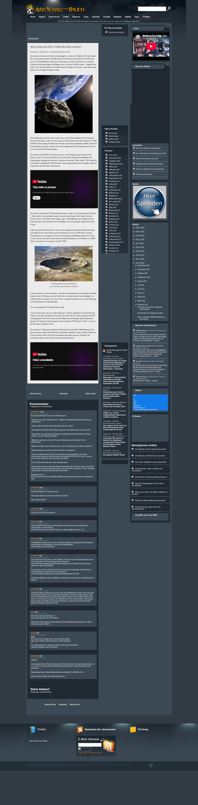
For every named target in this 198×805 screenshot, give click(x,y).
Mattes (138, 330)
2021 (138, 243)
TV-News (146, 17)
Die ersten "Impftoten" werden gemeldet (150, 462)
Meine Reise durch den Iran (147, 159)
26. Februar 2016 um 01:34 (39, 540)
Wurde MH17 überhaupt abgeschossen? (151, 477)
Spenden (96, 17)
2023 (138, 236)
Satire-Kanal (113, 139)
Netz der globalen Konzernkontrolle (150, 169)
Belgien (112, 196)
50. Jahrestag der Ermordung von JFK (151, 153)
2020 (138, 247)
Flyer (137, 17)
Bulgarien (113, 219)
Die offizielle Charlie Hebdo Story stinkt (150, 449)
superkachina (141, 346)
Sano (33, 633)
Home (33, 17)
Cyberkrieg (113, 236)
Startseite (63, 394)
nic (137, 361)
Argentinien (113, 178)
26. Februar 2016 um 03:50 (39, 557)
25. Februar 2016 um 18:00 (39, 489)
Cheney (112, 225)
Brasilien (112, 216)
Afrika (111, 167)
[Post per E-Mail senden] (27, 388)
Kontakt (106, 17)
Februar (141, 305)
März (140, 301)
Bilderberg (113, 199)
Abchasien (113, 158)
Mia (32, 612)
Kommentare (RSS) (95, 752)
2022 (138, 239)
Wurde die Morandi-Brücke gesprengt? (150, 500)
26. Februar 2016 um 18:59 (39, 591)
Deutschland (114, 242)
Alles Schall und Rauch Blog (50, 764)
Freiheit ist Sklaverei (144, 174)
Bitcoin (111, 204)
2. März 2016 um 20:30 (38, 635)
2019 (138, 251)
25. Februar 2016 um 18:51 (39, 523)
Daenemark (113, 239)
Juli (139, 285)
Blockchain (113, 210)
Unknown (35, 488)
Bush (111, 222)
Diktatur (112, 245)
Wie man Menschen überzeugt (148, 148)
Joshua (139, 377)
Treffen (66, 17)
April (139, 297)
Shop (86, 17)
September (142, 277)
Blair (111, 207)
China (111, 228)
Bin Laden (113, 202)
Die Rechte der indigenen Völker (150, 313)
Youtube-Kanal (114, 142)
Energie (112, 251)
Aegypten (113, 161)
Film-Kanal (113, 133)
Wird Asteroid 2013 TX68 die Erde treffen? (55, 46)
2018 (138, 255)
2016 (138, 263)
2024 (138, 232)
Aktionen (112, 170)
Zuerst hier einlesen (116, 32)
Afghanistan (113, 164)
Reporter (76, 17)
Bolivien (112, 213)
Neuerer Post (35, 394)
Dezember (142, 265)
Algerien (112, 173)
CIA (110, 231)
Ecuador (112, 248)
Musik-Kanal (113, 136)
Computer (113, 234)
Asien (111, 187)
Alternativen (113, 175)
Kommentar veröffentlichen (40, 692)
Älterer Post (91, 394)
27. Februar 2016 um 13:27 (39, 614)
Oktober (141, 273)
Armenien (113, 181)
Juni (139, 289)
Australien (113, 190)
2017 (138, 259)
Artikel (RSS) (82, 752)
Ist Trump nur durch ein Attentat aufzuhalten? (149, 308)
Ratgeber (118, 17)
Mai (139, 293)
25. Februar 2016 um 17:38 (39, 414)
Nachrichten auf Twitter (38, 741)
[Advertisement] (62, 30)
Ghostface (35, 412)
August (140, 281)
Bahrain (112, 193)
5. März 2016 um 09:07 (38, 658)
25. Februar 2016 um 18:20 (39, 511)
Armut (111, 184)
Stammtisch (54, 17)
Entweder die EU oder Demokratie (149, 164)
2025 (138, 228)
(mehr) (156, 341)
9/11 (110, 155)
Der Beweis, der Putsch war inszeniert (150, 456)
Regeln (42, 17)
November (142, 269)
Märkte (128, 17)
